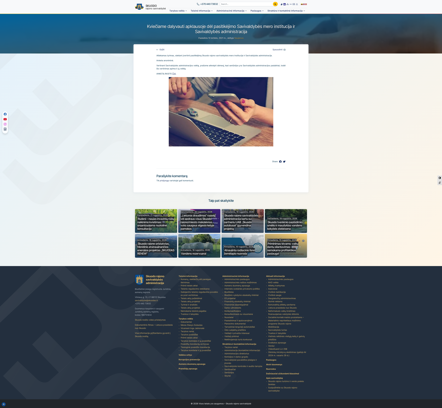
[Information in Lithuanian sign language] (282, 4)
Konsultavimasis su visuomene (238, 314)
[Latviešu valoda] (306, 4)
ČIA (174, 73)
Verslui (271, 346)
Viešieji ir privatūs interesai (236, 333)
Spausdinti (277, 49)
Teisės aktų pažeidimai (191, 298)
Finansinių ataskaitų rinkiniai (237, 301)
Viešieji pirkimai (231, 336)
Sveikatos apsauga (277, 342)
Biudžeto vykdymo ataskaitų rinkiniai (241, 295)
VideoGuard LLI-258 (277, 349)
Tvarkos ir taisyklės (190, 314)
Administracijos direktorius (236, 353)
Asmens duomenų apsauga (192, 364)
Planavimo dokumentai (235, 323)
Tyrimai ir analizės (189, 304)
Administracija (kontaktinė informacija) (242, 350)
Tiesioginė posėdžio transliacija (195, 347)
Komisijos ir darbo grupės (236, 357)
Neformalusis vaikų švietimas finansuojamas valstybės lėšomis (283, 312)
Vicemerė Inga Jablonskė (192, 328)
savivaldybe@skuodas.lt (146, 300)
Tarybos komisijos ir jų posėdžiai (196, 341)
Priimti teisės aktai (189, 285)
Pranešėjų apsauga (188, 368)
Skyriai (227, 376)
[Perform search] (275, 4)
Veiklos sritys (185, 355)
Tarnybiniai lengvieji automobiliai (239, 327)
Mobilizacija (273, 327)
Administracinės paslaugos (237, 279)
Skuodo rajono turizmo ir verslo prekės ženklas (286, 383)
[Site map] (287, 4)
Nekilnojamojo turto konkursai (238, 339)
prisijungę (164, 180)
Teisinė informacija (200, 10)
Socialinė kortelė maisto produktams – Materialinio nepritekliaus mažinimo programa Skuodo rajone (286, 320)
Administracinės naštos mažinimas (240, 282)
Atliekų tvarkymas (276, 285)
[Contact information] (294, 4)
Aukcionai (272, 289)
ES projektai (230, 298)
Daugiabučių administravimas (282, 298)
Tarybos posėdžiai (189, 334)
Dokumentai (186, 322)
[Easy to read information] (285, 4)
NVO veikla (273, 282)
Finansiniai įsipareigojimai (236, 304)
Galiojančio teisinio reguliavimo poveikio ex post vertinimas (199, 293)
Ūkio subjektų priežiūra (235, 330)
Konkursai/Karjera (232, 311)
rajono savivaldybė (156, 7)
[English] (304, 4)
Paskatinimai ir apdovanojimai (238, 320)
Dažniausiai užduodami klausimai (282, 373)
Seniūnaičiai (230, 369)
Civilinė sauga (274, 295)
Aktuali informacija (275, 276)
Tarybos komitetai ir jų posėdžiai (196, 350)
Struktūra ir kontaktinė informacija (285, 10)
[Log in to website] (297, 4)
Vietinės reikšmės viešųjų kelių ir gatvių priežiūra (286, 338)
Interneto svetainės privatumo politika (242, 289)
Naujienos (239, 38)
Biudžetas (229, 292)
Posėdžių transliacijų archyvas (195, 344)
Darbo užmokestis (232, 308)
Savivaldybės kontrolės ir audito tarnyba (243, 366)
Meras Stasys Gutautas (191, 325)
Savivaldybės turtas (277, 330)
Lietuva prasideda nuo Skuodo (282, 308)
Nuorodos (271, 369)
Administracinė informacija (230, 10)
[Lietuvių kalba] (302, 4)
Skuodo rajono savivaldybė (238, 403)
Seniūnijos (229, 372)
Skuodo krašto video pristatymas (150, 320)
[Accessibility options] (291, 4)
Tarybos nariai (187, 331)
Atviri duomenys (274, 364)
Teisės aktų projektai (190, 301)
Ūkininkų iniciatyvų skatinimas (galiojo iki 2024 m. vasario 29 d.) (287, 354)
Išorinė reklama (275, 301)
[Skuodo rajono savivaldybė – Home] (139, 7)
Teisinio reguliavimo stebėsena (195, 289)
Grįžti (162, 49)
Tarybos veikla (177, 10)
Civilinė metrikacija (277, 292)
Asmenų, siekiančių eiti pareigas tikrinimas (196, 281)
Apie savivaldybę (274, 378)
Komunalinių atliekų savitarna (281, 304)
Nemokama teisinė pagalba (193, 311)
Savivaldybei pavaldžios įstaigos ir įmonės (240, 361)
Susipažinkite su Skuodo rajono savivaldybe (282, 389)
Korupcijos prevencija (189, 359)
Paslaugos (256, 10)
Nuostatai (228, 317)
